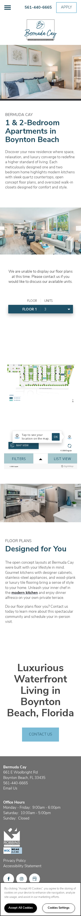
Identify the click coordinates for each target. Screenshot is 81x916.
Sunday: (9, 818)
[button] (66, 7)
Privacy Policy (14, 861)
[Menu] (7, 7)
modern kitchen (24, 593)
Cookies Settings (58, 908)
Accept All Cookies (20, 908)
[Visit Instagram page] (21, 878)
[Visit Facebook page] (8, 878)
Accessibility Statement (22, 866)
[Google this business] (34, 878)
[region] (40, 899)
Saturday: (11, 813)
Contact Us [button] (40, 734)
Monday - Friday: (17, 808)
